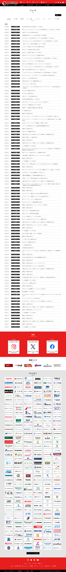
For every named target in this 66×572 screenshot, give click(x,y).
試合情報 (22, 19)
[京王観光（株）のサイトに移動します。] (47, 394)
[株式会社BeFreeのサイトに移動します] (57, 457)
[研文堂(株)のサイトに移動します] (9, 436)
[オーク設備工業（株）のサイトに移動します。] (18, 399)
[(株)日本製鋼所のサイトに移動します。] (47, 525)
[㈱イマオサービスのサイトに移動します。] (28, 517)
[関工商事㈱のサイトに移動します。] (57, 517)
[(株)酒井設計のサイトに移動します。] (47, 547)
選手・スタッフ (39, 5)
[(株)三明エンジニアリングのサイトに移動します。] (57, 547)
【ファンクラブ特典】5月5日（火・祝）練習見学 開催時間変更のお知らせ (36, 125)
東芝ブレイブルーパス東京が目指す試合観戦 (30, 213)
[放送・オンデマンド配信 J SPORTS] (38, 364)
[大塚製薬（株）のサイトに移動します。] (28, 377)
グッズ (29, 2)
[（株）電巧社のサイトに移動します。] (9, 415)
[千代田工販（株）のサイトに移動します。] (47, 399)
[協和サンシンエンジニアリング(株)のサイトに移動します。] (28, 525)
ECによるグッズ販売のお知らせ (28, 93)
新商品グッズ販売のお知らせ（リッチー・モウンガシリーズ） (33, 263)
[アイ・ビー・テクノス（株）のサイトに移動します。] (28, 411)
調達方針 (32, 570)
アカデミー (54, 5)
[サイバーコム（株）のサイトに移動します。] (38, 530)
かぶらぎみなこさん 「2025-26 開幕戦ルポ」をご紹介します (33, 172)
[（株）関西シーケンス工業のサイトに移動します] (47, 428)
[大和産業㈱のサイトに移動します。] (28, 534)
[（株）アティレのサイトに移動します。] (57, 474)
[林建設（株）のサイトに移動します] (28, 428)
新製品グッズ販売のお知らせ (27, 113)
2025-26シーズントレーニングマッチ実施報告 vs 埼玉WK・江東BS (34, 123)
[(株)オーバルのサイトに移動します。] (47, 496)
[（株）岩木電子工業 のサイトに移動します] (28, 441)
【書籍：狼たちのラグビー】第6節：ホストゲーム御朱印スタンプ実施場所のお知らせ (38, 307)
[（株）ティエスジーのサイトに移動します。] (28, 403)
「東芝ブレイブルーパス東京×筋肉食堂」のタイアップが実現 (33, 43)
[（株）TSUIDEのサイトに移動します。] (38, 474)
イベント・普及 (29, 19)
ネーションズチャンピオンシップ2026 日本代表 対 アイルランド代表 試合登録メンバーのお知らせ (40, 66)
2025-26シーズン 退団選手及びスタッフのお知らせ (31, 104)
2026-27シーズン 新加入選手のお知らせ (30, 78)
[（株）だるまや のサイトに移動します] (38, 449)
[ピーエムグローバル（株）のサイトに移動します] (18, 428)
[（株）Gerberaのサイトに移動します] (28, 470)
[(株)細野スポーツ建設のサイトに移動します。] (9, 530)
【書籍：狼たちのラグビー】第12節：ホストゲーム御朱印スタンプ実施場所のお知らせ (38, 222)
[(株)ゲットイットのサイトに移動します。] (47, 500)
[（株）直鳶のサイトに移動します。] (47, 474)
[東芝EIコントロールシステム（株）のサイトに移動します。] (57, 411)
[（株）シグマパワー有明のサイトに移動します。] (47, 407)
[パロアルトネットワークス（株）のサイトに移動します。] (18, 479)
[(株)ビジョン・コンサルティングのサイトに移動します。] (57, 534)
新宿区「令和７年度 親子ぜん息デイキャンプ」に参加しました (33, 69)
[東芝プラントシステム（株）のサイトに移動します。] (28, 424)
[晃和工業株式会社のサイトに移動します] (47, 462)
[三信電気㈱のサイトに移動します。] (47, 521)
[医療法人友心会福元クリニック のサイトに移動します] (47, 449)
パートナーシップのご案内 (33, 553)
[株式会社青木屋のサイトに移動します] (28, 462)
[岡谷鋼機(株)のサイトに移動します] (28, 432)
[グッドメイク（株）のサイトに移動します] (9, 470)
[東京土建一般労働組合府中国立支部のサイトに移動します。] (38, 479)
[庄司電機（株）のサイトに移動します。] (38, 403)
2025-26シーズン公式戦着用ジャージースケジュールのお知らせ (34, 288)
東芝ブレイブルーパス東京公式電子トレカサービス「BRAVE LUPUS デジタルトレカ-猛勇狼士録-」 (40, 164)
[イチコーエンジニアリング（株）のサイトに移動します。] (9, 403)
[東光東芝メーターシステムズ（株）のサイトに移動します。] (38, 407)
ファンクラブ (36, 2)
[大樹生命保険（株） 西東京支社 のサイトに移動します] (9, 445)
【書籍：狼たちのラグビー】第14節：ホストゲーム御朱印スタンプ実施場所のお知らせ (38, 181)
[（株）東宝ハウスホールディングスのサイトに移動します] (38, 457)
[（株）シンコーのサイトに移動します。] (47, 411)
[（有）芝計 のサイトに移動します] (38, 445)
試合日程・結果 (30, 5)
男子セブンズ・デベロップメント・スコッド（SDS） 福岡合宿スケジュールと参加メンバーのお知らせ (41, 29)
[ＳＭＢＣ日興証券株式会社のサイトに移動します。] (38, 491)
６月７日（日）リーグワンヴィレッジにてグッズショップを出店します (35, 102)
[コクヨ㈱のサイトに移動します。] (18, 525)
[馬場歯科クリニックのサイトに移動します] (57, 462)
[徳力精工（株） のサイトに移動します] (28, 457)
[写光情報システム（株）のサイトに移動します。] (38, 424)
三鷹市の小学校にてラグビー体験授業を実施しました (32, 81)
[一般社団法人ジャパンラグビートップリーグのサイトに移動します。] (18, 364)
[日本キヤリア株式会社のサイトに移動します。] (47, 386)
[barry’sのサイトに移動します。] (47, 424)
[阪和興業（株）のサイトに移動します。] (38, 521)
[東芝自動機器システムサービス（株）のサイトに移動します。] (38, 420)
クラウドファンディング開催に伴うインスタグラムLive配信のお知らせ (35, 196)
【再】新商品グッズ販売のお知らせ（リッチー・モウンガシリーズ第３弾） (36, 155)
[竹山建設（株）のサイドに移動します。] (9, 479)
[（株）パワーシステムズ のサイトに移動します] (28, 445)
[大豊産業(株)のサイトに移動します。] (38, 500)
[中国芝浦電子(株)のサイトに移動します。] (47, 508)
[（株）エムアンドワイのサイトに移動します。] (47, 491)
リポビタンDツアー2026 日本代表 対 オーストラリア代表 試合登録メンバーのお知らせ (38, 38)
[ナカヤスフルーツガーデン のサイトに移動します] (38, 441)
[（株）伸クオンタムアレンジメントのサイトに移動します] (38, 428)
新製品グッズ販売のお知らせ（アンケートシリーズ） (32, 309)
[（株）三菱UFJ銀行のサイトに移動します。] (18, 407)
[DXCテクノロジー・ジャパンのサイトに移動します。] (38, 394)
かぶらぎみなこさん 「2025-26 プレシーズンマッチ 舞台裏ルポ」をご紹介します (37, 301)
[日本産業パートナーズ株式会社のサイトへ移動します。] (9, 474)
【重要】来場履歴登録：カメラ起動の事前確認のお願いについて (34, 175)
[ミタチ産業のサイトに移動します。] (9, 534)
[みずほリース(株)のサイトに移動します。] (38, 547)
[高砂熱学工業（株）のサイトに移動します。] (57, 399)
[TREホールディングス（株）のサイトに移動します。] (38, 487)
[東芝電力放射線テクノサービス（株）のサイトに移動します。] (47, 377)
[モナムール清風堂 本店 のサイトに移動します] (47, 436)
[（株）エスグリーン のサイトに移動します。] (57, 436)
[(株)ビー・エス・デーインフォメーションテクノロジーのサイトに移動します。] (9, 521)
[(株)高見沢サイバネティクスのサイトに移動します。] (28, 547)
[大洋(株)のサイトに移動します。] (9, 547)
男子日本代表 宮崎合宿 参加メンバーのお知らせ (31, 99)
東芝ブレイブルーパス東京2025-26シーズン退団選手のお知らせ (34, 152)
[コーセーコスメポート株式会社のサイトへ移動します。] (47, 470)
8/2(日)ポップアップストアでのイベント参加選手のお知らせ (33, 55)
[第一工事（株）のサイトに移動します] (57, 428)
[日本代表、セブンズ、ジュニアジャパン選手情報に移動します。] (28, 364)
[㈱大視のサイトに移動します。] (9, 538)
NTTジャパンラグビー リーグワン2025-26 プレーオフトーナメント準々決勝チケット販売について (40, 116)
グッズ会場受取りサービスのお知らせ (29, 145)
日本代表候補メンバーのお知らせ (28, 291)
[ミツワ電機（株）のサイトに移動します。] (18, 491)
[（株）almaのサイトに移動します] (18, 474)
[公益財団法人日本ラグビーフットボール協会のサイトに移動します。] (9, 364)
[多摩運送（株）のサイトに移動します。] (28, 415)
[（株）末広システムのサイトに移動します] (57, 466)
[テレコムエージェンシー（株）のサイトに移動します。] (57, 491)
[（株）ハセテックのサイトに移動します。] (47, 403)
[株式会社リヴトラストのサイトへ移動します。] (57, 470)
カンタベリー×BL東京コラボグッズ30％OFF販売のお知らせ (33, 46)
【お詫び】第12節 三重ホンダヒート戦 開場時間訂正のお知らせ (34, 257)
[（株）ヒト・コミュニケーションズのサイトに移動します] (9, 394)
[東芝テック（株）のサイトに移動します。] (38, 382)
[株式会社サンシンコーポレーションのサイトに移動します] (38, 462)
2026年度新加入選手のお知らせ (28, 247)
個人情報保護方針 (19, 570)
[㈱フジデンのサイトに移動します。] (18, 517)
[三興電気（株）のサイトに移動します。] (9, 399)
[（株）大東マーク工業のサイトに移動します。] (28, 420)
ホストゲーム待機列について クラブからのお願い (31, 216)
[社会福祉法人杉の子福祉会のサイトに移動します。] (28, 496)
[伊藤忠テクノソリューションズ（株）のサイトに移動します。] (28, 513)
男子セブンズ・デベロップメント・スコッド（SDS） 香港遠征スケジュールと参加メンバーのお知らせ (41, 169)
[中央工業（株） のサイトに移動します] (9, 453)
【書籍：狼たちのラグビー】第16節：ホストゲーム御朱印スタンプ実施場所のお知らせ (38, 143)
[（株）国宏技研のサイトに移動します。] (38, 399)
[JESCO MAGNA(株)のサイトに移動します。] (57, 504)
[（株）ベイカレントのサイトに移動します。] (57, 487)
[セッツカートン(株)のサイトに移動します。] (28, 521)
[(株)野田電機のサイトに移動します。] (18, 504)
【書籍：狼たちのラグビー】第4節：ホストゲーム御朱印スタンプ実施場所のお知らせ (38, 321)
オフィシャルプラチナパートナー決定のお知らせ (31, 298)
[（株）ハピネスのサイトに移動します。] (57, 403)
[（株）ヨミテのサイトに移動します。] (28, 479)
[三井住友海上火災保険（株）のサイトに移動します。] (47, 382)
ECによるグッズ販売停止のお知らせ (28, 90)
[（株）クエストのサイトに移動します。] (28, 394)
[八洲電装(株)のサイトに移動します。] (9, 542)
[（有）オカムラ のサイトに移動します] (28, 449)
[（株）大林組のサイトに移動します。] (18, 390)
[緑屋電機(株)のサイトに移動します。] (28, 538)
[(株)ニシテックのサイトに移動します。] (18, 538)
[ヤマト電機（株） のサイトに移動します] (18, 457)
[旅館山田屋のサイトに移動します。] (28, 474)
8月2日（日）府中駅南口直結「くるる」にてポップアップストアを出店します (36, 63)
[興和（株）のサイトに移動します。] (28, 386)
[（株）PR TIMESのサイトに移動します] (47, 483)
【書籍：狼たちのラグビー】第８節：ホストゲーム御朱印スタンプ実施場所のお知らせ (38, 268)
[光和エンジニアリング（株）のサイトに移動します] (18, 432)
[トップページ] (10, 1)
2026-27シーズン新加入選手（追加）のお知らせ (31, 49)
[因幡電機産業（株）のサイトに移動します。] (9, 382)
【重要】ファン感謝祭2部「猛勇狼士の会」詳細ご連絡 (32, 107)
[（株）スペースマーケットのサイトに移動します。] (18, 424)
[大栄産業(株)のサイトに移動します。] (28, 504)
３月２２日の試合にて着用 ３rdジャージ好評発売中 (32, 233)
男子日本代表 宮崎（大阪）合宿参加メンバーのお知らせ (33, 26)
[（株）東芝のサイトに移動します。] (9, 377)
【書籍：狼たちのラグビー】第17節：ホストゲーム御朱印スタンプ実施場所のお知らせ (38, 134)
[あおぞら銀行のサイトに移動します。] (38, 513)
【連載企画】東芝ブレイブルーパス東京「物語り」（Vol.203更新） (34, 35)
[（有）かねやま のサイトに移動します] (28, 453)
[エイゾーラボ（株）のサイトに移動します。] (9, 500)
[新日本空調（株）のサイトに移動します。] (18, 382)
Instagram (55, 2)
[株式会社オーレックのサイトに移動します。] (28, 483)
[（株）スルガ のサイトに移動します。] (38, 436)
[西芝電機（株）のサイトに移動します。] (9, 424)
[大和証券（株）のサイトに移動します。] (47, 487)
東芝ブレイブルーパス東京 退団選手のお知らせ (31, 210)
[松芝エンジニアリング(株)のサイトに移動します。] (9, 513)
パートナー (61, 5)
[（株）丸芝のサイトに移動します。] (9, 491)
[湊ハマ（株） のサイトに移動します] (9, 457)
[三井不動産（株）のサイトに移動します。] (47, 390)
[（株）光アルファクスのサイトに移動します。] (28, 382)
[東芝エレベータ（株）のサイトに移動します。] (28, 390)
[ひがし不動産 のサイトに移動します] (57, 449)
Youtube (63, 2)
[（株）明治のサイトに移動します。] (38, 377)
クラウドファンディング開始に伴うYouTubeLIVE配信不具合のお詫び (35, 193)
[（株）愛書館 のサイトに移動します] (9, 441)
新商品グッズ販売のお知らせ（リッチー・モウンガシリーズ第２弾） (35, 225)
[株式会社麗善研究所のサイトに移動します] (18, 462)
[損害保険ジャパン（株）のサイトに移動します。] (38, 390)
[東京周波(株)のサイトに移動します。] (9, 508)
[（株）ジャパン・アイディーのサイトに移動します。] (38, 432)
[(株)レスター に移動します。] (47, 415)
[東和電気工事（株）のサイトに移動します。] (38, 386)
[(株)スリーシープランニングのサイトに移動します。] (28, 491)
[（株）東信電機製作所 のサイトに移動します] (47, 445)
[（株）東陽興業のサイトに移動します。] (38, 411)
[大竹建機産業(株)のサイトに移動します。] (47, 513)
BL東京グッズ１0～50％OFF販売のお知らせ (30, 32)
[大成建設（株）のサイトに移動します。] (9, 483)
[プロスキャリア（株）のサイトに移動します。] (18, 420)
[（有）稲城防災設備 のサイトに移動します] (47, 441)
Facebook (60, 2)
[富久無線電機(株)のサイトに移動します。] (38, 508)
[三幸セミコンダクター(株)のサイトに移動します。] (28, 530)
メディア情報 (56, 19)
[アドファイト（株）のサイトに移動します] (38, 470)
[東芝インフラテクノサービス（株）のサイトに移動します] (28, 436)
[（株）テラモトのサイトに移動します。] (38, 415)
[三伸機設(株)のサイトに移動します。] (47, 504)
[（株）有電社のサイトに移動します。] (9, 407)
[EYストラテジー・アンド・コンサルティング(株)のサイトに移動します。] (28, 487)
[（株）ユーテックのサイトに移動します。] (28, 407)
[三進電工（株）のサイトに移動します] (9, 432)
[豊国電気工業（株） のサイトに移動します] (57, 445)
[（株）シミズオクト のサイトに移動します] (18, 449)
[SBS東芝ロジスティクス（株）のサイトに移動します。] (9, 411)
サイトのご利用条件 (26, 570)
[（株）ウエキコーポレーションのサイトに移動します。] (18, 415)
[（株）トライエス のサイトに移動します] (47, 479)
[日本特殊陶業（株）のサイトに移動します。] (18, 487)
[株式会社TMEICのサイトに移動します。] (57, 377)
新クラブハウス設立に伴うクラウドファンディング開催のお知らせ (34, 219)
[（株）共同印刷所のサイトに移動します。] (57, 420)
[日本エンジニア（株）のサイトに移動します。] (57, 424)
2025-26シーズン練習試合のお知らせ (29, 131)
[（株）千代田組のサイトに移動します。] (57, 382)
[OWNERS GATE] (47, 364)
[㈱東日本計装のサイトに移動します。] (57, 525)
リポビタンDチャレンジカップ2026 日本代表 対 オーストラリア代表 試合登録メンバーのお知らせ (40, 41)
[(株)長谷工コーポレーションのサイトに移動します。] (47, 538)
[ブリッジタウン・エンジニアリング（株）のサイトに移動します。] (9, 496)
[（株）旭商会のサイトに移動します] (38, 466)
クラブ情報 (47, 5)
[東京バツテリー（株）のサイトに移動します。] (18, 394)
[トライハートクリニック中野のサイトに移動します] (28, 466)
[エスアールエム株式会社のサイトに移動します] (9, 462)
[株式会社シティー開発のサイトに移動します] (9, 466)
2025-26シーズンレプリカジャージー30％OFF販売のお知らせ (33, 61)
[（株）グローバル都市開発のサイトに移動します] (47, 466)
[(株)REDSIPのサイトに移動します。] (38, 525)
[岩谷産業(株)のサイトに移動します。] (38, 538)
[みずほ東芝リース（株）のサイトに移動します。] (57, 415)
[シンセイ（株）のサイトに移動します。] (18, 496)
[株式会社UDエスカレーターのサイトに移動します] (18, 466)
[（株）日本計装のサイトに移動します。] (9, 428)
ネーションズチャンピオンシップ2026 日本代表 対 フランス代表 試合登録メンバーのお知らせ (39, 58)
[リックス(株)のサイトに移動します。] (28, 508)
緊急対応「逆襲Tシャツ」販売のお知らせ (30, 137)
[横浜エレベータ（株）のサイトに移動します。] (18, 403)
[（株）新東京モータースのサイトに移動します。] (28, 399)
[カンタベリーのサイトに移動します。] (18, 377)
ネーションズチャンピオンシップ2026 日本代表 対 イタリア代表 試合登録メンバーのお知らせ (39, 72)
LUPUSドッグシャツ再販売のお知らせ (29, 283)
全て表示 (9, 19)
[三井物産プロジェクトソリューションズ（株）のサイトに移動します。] (18, 513)
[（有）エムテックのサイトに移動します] (18, 470)
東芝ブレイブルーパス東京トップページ (10, 570)
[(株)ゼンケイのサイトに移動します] (47, 432)
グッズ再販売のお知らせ (26, 110)
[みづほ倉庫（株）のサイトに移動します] (47, 457)
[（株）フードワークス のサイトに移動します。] (57, 394)
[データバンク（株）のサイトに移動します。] (18, 483)
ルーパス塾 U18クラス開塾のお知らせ (29, 239)
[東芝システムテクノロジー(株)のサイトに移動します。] (18, 500)
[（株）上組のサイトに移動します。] (9, 487)
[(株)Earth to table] (57, 508)
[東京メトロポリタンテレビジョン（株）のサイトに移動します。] (57, 386)
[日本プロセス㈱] (38, 517)
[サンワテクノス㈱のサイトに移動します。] (47, 517)
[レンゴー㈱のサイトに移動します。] (57, 521)
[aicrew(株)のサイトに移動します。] (18, 547)
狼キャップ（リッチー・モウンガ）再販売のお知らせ (32, 199)
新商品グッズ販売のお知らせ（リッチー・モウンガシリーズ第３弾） (35, 205)
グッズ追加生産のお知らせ (27, 245)
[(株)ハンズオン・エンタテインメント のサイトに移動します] (57, 441)
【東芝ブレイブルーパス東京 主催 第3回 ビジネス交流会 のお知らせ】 (35, 178)
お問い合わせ (47, 566)
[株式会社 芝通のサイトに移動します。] (38, 504)
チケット (23, 2)
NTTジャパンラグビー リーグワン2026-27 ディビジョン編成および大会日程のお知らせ (38, 75)
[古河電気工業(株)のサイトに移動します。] (47, 542)
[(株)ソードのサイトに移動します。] (28, 500)
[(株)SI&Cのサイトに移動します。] (38, 542)
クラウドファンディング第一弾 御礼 (29, 84)
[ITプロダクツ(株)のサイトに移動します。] (57, 496)
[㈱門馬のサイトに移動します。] (57, 530)
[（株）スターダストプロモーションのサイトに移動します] (38, 483)
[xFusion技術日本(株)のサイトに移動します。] (57, 500)
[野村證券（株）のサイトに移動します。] (57, 479)
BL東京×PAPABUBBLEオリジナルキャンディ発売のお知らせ (33, 266)
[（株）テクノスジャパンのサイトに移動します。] (9, 517)
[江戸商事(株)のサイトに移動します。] (9, 525)
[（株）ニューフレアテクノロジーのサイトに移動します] (9, 390)
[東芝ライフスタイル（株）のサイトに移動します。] (57, 483)
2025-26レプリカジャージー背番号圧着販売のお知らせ (32, 202)
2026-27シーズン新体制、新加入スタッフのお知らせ (32, 52)
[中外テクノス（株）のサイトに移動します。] (18, 386)
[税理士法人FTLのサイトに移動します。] (38, 496)
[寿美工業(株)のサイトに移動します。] (9, 504)
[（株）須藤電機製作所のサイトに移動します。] (57, 407)
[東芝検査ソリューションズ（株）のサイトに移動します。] (47, 420)
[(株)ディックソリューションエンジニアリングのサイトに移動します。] (57, 538)
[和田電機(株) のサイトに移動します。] (18, 508)
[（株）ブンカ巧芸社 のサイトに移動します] (38, 453)
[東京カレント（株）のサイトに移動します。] (18, 411)
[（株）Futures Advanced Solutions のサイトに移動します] (57, 453)
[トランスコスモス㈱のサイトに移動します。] (18, 534)
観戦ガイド (44, 2)
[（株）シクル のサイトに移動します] (18, 441)
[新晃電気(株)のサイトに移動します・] (57, 513)
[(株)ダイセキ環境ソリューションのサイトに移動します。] (18, 521)
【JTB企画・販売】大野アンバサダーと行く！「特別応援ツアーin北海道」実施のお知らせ (39, 277)
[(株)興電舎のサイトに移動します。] (47, 530)
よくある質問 (53, 566)
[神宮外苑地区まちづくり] (57, 364)
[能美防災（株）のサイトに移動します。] (9, 386)
